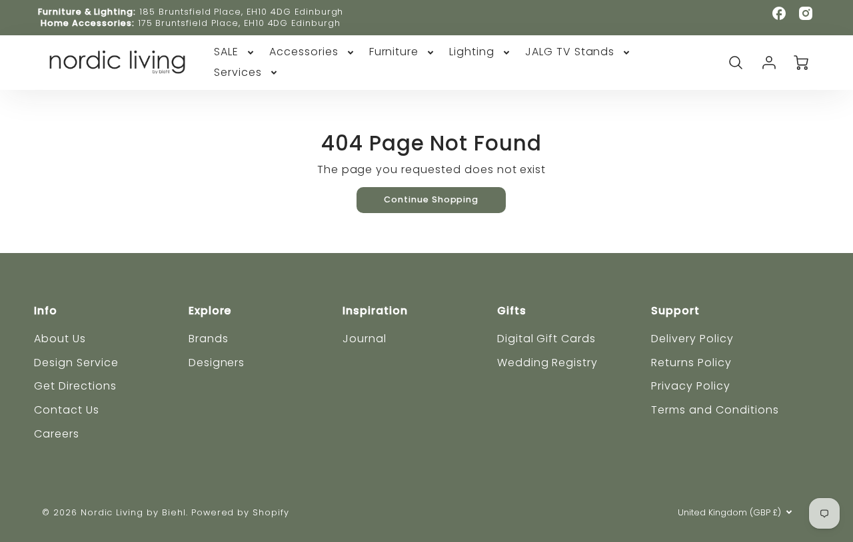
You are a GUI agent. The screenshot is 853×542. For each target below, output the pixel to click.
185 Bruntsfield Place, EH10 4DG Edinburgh (241, 11)
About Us (60, 338)
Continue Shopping (431, 199)
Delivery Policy (692, 338)
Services (238, 73)
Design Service (76, 362)
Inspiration (375, 310)
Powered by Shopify (240, 512)
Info (45, 310)
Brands (209, 338)
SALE (226, 52)
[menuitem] (235, 52)
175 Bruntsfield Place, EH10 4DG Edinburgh (239, 23)
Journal (365, 338)
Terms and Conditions (714, 409)
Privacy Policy (690, 386)
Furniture (394, 52)
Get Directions (75, 386)
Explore (210, 310)
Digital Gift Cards (546, 338)
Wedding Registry (547, 362)
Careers (56, 433)
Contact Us (66, 409)
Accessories (304, 52)
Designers (217, 362)
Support (675, 310)
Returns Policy (691, 362)
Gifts (511, 310)
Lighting (471, 52)
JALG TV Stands (569, 52)
